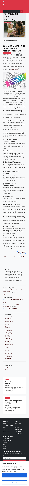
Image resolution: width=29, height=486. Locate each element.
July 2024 (7, 335)
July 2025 (7, 323)
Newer (23, 252)
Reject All (14, 482)
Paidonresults (18, 429)
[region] (14, 473)
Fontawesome (6, 431)
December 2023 (8, 339)
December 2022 (8, 356)
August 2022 (8, 358)
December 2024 (8, 330)
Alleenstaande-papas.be (17, 299)
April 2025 (7, 326)
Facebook (7, 370)
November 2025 (8, 318)
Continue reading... (10, 20)
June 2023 (7, 349)
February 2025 (8, 329)
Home (4, 423)
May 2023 (7, 350)
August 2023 (8, 346)
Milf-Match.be (14, 308)
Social (6, 369)
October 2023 (8, 342)
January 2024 (8, 338)
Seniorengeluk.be (15, 304)
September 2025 (9, 321)
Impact (17, 427)
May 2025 (7, 324)
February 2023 (8, 353)
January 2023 (8, 355)
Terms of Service (7, 440)
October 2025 (8, 320)
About (4, 448)
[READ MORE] (14, 69)
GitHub (6, 367)
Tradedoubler (18, 433)
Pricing (4, 427)
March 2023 (7, 352)
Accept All (14, 475)
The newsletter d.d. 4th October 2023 (16, 290)
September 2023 (9, 344)
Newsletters (7, 53)
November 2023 (8, 341)
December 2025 (8, 316)
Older (19, 252)
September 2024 (9, 333)
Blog (4, 7)
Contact (5, 442)
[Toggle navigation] (25, 2)
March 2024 (7, 336)
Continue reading (9, 391)
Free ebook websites (8, 425)
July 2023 (7, 347)
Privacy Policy (6, 438)
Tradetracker (18, 431)
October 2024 (8, 332)
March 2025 (7, 327)
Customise (14, 479)
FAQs (4, 429)
